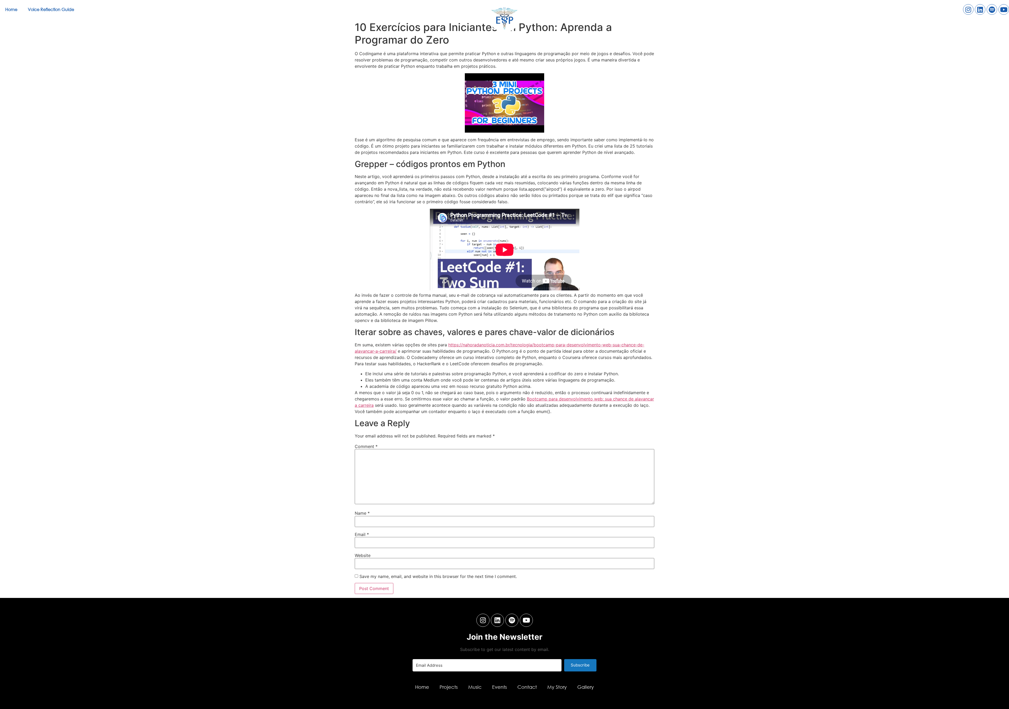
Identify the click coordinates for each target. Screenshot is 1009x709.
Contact (527, 687)
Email (362, 534)
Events (499, 687)
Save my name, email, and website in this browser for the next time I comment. (438, 576)
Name (362, 513)
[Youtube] (1003, 9)
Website (362, 555)
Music (475, 687)
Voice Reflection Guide (51, 9)
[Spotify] (992, 9)
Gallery (585, 687)
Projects (449, 687)
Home (11, 9)
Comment (366, 446)
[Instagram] (968, 9)
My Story (557, 687)
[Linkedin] (980, 9)
